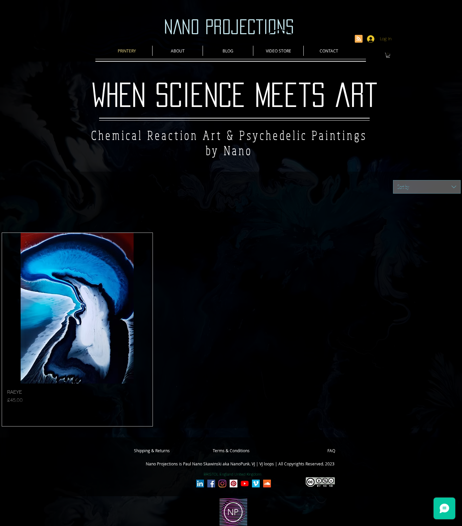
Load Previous (231, 216)
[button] (388, 55)
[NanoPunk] (200, 483)
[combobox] (427, 187)
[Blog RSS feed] (359, 39)
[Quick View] (77, 308)
